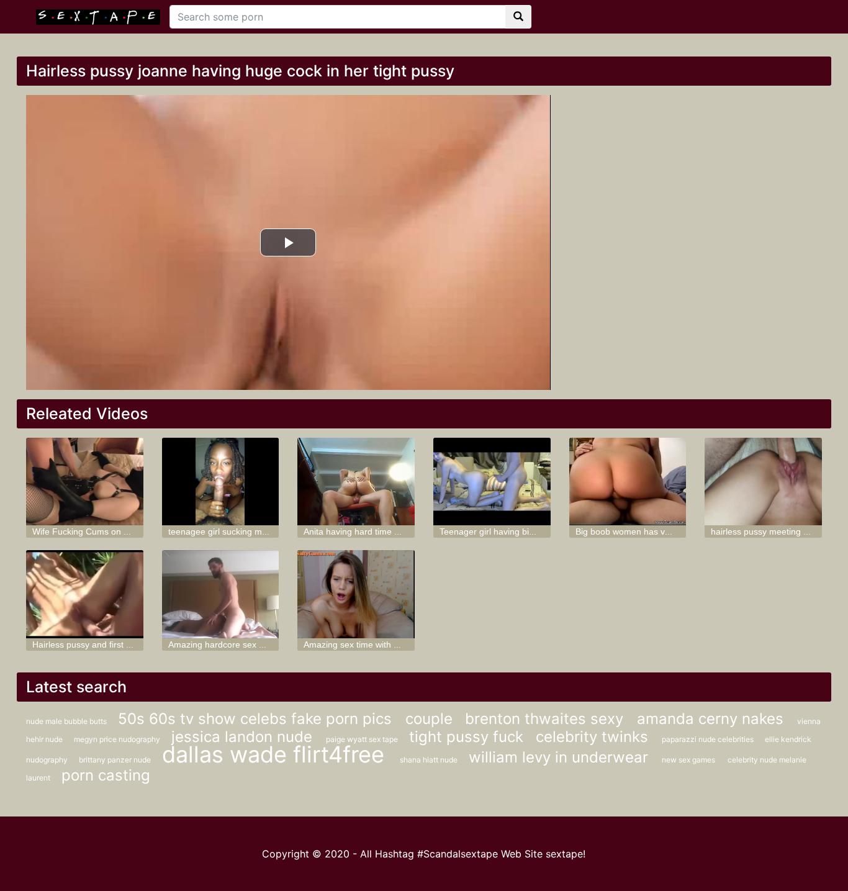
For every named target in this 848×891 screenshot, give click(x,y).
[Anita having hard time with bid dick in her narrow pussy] (356, 481)
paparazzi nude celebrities (709, 739)
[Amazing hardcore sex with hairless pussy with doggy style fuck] (220, 594)
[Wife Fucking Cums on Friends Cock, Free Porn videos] (84, 481)
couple (429, 719)
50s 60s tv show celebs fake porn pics (257, 719)
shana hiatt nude (429, 759)
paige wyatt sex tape (363, 739)
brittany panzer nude (116, 759)
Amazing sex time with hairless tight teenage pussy (403, 644)
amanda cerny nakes (712, 719)
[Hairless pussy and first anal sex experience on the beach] (84, 594)
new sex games (688, 759)
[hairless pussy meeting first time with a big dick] (763, 481)
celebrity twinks (594, 737)
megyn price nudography (118, 739)
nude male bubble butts (67, 721)
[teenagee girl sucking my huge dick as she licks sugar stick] (220, 481)
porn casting (105, 775)
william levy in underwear (560, 757)
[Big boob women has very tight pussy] (628, 481)
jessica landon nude (244, 737)
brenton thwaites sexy (546, 719)
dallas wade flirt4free (276, 754)
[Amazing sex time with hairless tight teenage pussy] (356, 594)
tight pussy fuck (466, 737)
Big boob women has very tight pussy (648, 531)
